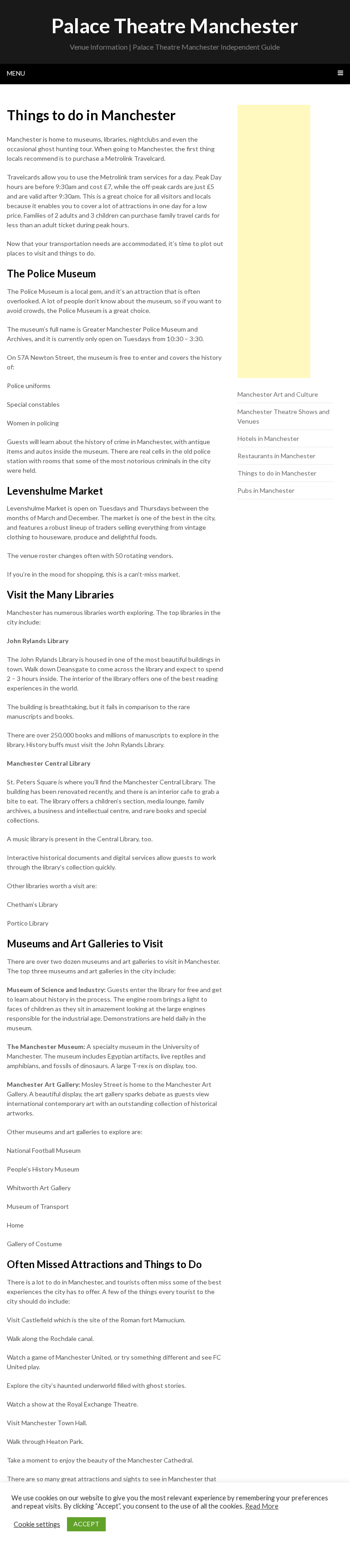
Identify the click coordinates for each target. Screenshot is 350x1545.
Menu (16, 73)
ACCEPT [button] (86, 1524)
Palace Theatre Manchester (174, 25)
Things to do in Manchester (276, 473)
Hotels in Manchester (268, 438)
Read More (261, 1506)
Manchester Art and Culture (277, 394)
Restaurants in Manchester (276, 456)
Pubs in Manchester (265, 490)
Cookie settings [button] (37, 1524)
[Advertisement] (273, 241)
